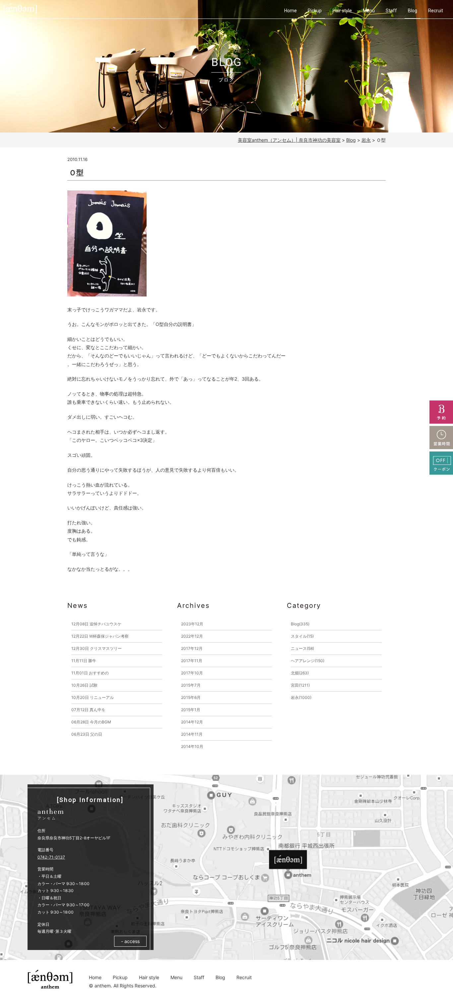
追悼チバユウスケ (96, 623)
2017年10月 (192, 672)
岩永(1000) (301, 697)
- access (130, 941)
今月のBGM (91, 721)
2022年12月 (192, 636)
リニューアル (92, 697)
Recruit (435, 10)
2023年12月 (192, 623)
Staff (391, 10)
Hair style (342, 10)
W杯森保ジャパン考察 (100, 636)
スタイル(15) (302, 636)
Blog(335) (300, 623)
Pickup (315, 10)
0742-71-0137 (51, 857)
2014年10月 (192, 746)
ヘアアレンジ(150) (307, 660)
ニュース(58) (302, 648)
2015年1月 (190, 709)
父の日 (86, 734)
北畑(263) (300, 672)
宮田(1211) (300, 685)
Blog (412, 10)
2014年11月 (192, 734)
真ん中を (88, 709)
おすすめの (90, 672)
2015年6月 (191, 697)
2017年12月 (192, 648)
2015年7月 (191, 685)
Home (290, 10)
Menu (369, 10)
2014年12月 (192, 721)
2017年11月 (191, 660)
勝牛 (83, 660)
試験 (84, 685)
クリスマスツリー (96, 648)
